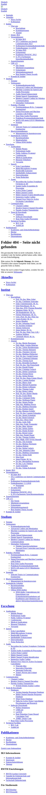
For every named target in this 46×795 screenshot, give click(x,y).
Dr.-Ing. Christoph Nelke (25, 398)
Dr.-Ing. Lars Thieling (24, 464)
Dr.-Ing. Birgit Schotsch (25, 418)
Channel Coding (22, 206)
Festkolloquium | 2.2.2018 (26, 48)
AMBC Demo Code (24, 718)
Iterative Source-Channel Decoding (29, 208)
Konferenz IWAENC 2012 (26, 55)
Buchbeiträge (16, 234)
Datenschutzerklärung (14, 762)
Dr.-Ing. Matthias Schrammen (27, 453)
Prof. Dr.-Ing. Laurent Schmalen (28, 413)
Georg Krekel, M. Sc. (24, 319)
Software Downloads (24, 217)
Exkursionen (21, 52)
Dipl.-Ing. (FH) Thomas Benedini (29, 308)
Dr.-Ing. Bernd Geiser (24, 433)
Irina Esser (20, 457)
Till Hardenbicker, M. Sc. (25, 312)
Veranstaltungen (17, 37)
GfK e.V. (14, 63)
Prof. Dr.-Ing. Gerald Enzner (27, 356)
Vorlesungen (15, 83)
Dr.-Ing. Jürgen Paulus (24, 402)
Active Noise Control (24, 190)
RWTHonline (11, 790)
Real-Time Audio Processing (27, 116)
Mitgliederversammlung (25, 68)
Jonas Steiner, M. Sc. (24, 330)
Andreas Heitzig (22, 446)
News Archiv (16, 19)
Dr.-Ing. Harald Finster (24, 367)
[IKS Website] (23, 6)
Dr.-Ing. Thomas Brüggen (26, 350)
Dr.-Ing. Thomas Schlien (25, 437)
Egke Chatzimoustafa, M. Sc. (27, 304)
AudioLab (20, 225)
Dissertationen (16, 236)
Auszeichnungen (17, 61)
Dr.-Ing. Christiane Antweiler (27, 301)
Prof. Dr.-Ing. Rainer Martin (26, 393)
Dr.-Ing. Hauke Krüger (24, 431)
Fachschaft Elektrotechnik (16, 780)
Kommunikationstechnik (25, 85)
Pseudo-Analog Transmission (27, 210)
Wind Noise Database (24, 699)
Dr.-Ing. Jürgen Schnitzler (26, 415)
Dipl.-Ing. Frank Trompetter (26, 424)
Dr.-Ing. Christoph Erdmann (27, 358)
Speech (13, 164)
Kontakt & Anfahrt (18, 76)
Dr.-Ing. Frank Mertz (24, 396)
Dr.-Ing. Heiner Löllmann (26, 387)
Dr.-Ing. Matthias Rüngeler (26, 407)
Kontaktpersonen (22, 30)
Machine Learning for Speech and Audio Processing (29, 91)
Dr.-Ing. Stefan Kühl (24, 455)
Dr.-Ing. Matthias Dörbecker (27, 354)
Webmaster (18, 272)
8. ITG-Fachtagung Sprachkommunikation (24, 58)
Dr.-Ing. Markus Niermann (26, 444)
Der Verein (20, 65)
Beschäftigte (20, 28)
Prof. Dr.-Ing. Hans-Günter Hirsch (29, 378)
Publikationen (11, 228)
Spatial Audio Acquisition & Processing (26, 651)
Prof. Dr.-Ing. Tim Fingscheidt (27, 365)
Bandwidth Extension (24, 171)
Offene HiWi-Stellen (24, 142)
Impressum (10, 760)
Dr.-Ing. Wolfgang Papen (25, 400)
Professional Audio (23, 151)
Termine (14, 81)
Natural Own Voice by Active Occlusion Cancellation (27, 200)
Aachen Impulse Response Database (30, 692)
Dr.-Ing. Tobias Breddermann (27, 347)
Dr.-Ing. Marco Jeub (23, 382)
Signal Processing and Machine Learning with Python (28, 112)
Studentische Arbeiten (19, 136)
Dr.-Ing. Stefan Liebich (25, 448)
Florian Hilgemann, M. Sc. (26, 315)
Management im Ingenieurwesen (28, 133)
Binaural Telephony (23, 160)
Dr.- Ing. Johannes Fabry (25, 450)
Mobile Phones (21, 149)
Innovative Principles (24, 668)
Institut (8, 24)
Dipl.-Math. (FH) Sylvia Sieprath (28, 439)
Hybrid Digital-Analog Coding (28, 686)
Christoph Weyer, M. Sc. (25, 336)
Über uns (14, 26)
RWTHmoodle (11, 792)
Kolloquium (15, 22)
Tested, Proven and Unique (26, 672)
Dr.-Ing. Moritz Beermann (26, 343)
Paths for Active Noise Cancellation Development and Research (29, 702)
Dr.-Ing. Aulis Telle (23, 422)
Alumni (19, 33)
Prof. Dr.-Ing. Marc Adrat (25, 299)
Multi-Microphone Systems (26, 168)
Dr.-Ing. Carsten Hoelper (25, 380)
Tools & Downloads (18, 212)
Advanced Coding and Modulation (29, 87)
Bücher (13, 232)
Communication (17, 203)
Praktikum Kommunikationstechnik (29, 118)
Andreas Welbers (22, 334)
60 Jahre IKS (21, 39)
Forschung (10, 144)
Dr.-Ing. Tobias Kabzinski (26, 468)
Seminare (14, 125)
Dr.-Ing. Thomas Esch (24, 361)
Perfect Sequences (23, 708)
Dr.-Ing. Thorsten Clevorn (26, 352)
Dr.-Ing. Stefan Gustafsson (26, 372)
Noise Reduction (22, 177)
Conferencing (21, 155)
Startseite (9, 15)
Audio (13, 179)
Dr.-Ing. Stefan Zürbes (24, 428)
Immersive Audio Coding (25, 197)
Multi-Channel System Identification (30, 195)
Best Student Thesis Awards (26, 74)
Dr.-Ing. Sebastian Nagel (25, 323)
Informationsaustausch (24, 72)
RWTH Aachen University (16, 774)
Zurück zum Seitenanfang (11, 748)
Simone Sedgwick (23, 328)
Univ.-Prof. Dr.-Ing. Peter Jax (27, 317)
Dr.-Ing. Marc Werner (24, 426)
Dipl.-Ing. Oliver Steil (24, 420)
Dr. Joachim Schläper (24, 326)
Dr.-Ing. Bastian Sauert (24, 409)
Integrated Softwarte (23, 670)
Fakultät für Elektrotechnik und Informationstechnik (18, 777)
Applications (16, 147)
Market (18, 675)
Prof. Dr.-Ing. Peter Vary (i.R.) (27, 332)
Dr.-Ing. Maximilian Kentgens (27, 461)
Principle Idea (21, 666)
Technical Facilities (18, 221)
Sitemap (9, 764)
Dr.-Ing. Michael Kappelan (26, 385)
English (4, 4)
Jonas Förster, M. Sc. (24, 459)
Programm (20, 485)
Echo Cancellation (23, 166)
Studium (9, 79)
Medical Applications (24, 157)
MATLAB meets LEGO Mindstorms (30, 120)
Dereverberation (22, 175)
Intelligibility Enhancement (26, 173)
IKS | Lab (19, 223)
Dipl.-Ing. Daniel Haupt (25, 435)
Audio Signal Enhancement (26, 94)
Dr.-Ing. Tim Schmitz (24, 442)
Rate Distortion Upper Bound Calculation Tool (27, 715)
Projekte (19, 122)
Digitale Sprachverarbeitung (26, 546)
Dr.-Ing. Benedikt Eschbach (26, 363)
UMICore (19, 710)
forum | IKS (15, 35)
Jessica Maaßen (22, 321)
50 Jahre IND (21, 50)
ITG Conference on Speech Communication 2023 (26, 42)
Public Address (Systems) (25, 153)
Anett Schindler (22, 466)
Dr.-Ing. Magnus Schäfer (25, 411)
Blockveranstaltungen (19, 131)
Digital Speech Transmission (27, 96)
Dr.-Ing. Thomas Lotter (25, 389)
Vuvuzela (19, 162)
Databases (20, 214)
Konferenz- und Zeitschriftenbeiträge (25, 230)
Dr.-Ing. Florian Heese (24, 374)
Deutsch (4, 2)
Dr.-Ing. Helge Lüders (24, 391)
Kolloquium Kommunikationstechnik (30, 46)
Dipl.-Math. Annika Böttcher (27, 345)
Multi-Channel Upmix (24, 193)
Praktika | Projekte (18, 105)
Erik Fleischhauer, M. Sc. (25, 306)
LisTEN (19, 712)
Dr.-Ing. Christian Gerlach (26, 369)
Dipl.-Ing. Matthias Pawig (26, 404)
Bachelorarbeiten (22, 138)
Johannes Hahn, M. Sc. (25, 310)
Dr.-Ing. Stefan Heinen (24, 376)
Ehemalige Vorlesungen (25, 103)
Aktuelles (9, 17)
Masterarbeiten (21, 140)
